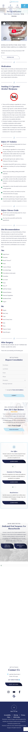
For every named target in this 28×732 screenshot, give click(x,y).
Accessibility (7, 715)
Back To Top (14, 711)
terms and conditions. (18, 390)
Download (10, 57)
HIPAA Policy (16, 717)
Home (5, 14)
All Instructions (16, 14)
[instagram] (8, 692)
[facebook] (19, 692)
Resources (10, 14)
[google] (14, 696)
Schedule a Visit (20, 546)
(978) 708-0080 (13, 684)
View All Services (7, 546)
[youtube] (14, 692)
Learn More (14, 461)
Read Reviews (13, 429)
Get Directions (13, 679)
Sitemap (16, 715)
